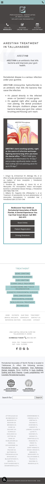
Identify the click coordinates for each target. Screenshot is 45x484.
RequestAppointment (37, 28)
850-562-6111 (22, 338)
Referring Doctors (13, 320)
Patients (15, 315)
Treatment (22, 268)
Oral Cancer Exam (22, 296)
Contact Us (35, 317)
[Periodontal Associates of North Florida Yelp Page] (28, 348)
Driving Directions (22, 235)
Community (24, 317)
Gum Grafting (22, 280)
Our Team (25, 315)
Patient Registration (22, 229)
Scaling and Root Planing (12, 372)
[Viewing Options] (4, 479)
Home (8, 315)
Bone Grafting (22, 274)
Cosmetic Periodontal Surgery (22, 292)
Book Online (22, 223)
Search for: (7, 397)
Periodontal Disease (22, 299)
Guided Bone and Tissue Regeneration (22, 288)
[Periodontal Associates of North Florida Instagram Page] (20, 348)
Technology (22, 306)
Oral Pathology (36, 368)
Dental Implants (11, 317)
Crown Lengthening (32, 372)
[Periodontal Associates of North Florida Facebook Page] (17, 348)
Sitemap (36, 320)
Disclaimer (27, 320)
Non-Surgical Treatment (22, 302)
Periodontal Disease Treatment (15, 368)
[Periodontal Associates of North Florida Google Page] (24, 348)
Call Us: (7, 28)
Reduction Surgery (22, 277)
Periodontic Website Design (15, 481)
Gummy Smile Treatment (22, 283)
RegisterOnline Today (22, 28)
